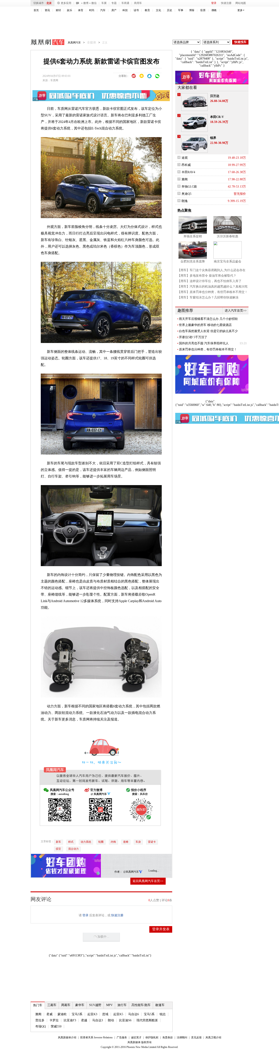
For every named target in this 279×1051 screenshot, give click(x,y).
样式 (70, 841)
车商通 (125, 3)
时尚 (91, 10)
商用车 (138, 3)
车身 (138, 841)
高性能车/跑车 (141, 1005)
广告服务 (122, 1037)
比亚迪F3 (70, 1020)
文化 (158, 10)
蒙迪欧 (62, 1014)
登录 (213, 3)
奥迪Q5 (186, 193)
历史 (169, 10)
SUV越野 (95, 1005)
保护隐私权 (151, 1037)
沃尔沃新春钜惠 (227, 236)
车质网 (54, 80)
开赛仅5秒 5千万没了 (193, 337)
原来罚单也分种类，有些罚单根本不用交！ (208, 349)
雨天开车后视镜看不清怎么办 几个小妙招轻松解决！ (208, 319)
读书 (136, 10)
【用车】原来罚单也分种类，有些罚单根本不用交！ (212, 292)
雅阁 (38, 1014)
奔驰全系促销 (193, 236)
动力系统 (86, 841)
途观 (185, 157)
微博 (85, 3)
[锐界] (194, 144)
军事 (180, 10)
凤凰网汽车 (44, 42)
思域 (105, 1014)
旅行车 (122, 1005)
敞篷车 (160, 1005)
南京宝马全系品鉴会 (227, 261)
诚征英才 (136, 1037)
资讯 (47, 10)
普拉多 (39, 1020)
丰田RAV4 (188, 172)
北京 (49, 3)
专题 (114, 3)
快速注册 (226, 3)
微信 (94, 3)
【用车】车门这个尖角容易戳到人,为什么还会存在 (211, 270)
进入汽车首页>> (236, 310)
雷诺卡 (152, 841)
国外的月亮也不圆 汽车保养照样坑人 (204, 343)
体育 (80, 10)
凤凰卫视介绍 (213, 1037)
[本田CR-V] (194, 123)
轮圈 (101, 841)
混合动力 (73, 848)
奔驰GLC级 (189, 186)
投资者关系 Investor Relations (96, 1037)
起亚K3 (92, 1014)
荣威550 (56, 1026)
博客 (191, 10)
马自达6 (133, 1014)
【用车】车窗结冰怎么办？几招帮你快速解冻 (207, 297)
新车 (58, 841)
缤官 (58, 848)
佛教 (214, 10)
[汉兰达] (194, 102)
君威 (49, 1014)
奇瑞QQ (40, 1026)
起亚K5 (118, 1014)
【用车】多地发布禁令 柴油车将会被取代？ (206, 275)
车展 (104, 3)
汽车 (102, 10)
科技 (125, 10)
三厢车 (51, 1005)
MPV (109, 1005)
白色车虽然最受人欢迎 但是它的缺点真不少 (208, 331)
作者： (118, 871)
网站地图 (240, 3)
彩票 (203, 10)
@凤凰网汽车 (131, 871)
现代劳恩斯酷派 (147, 1020)
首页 (36, 10)
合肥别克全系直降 (192, 261)
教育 (147, 10)
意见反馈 (196, 1037)
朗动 (111, 1020)
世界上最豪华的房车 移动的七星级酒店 (205, 325)
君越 (84, 1020)
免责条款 (167, 1037)
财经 (58, 10)
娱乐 (69, 10)
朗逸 (185, 201)
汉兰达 (214, 96)
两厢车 (65, 1005)
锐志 (163, 1014)
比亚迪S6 (125, 1020)
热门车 (37, 1005)
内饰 (113, 841)
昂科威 (186, 165)
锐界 (213, 138)
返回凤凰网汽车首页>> (148, 881)
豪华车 (79, 1005)
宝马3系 (77, 1014)
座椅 (125, 841)
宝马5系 (149, 1014)
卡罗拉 (54, 1020)
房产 (114, 10)
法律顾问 (182, 1037)
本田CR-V (217, 117)
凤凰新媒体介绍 (67, 1037)
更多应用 (66, 3)
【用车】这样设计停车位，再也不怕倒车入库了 (209, 281)
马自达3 (97, 1020)
